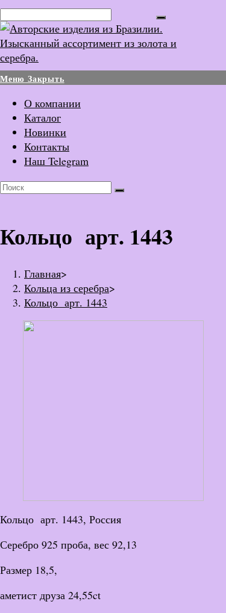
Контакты (46, 146)
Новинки (45, 132)
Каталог (42, 117)
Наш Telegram (56, 161)
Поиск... (134, 13)
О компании (52, 103)
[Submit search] (119, 190)
